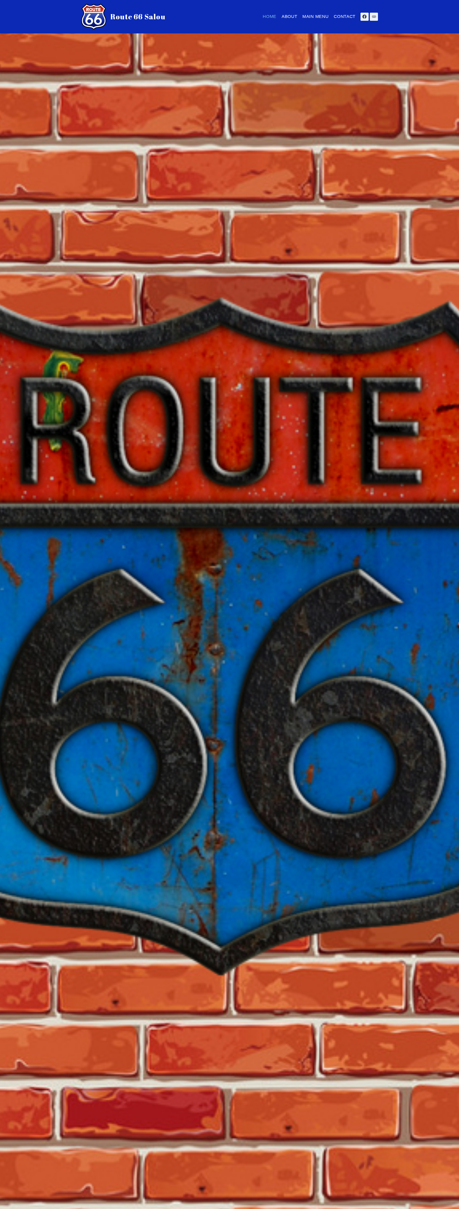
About (289, 16)
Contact (344, 16)
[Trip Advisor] (374, 17)
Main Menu (315, 16)
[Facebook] (365, 17)
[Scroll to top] (446, 1202)
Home (269, 16)
